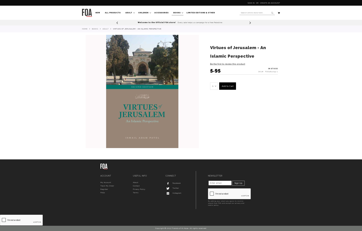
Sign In (251, 3)
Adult (106, 29)
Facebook (177, 183)
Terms (135, 193)
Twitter (176, 188)
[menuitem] (98, 12)
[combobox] (257, 13)
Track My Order (107, 186)
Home (85, 29)
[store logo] (87, 13)
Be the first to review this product (227, 64)
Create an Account (270, 3)
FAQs (102, 193)
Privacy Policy (139, 189)
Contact (136, 186)
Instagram (177, 193)
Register (104, 189)
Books (95, 29)
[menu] (156, 12)
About (135, 182)
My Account (105, 182)
